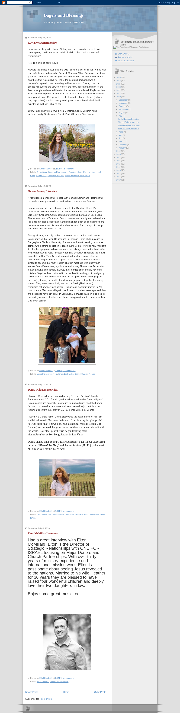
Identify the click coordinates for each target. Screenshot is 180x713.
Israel (60, 374)
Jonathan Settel (75, 172)
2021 (118, 93)
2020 (118, 96)
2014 (118, 167)
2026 (118, 77)
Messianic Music (72, 176)
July (121, 116)
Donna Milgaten (58, 514)
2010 (118, 180)
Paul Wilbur (85, 176)
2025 (118, 80)
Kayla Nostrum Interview (42, 42)
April (121, 138)
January (122, 148)
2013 (118, 170)
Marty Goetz (41, 176)
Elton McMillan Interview (42, 533)
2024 (118, 84)
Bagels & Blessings (126, 60)
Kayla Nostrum (89, 172)
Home (66, 692)
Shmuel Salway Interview (42, 191)
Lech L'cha (68, 374)
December (123, 100)
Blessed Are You (44, 514)
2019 (118, 151)
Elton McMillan (43, 681)
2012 (118, 173)
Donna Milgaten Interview (43, 389)
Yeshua (91, 374)
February (123, 145)
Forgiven (70, 514)
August (122, 112)
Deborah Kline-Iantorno (58, 172)
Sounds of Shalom (125, 57)
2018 (118, 154)
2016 (118, 161)
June (121, 132)
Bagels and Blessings (64, 15)
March (122, 141)
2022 (118, 90)
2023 (118, 87)
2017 (118, 157)
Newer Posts (31, 692)
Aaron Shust (42, 172)
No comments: (69, 169)
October (122, 106)
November (123, 103)
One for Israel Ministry (59, 681)
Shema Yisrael (124, 54)
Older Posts (100, 692)
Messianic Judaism (56, 176)
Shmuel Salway (81, 374)
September (123, 109)
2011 (118, 177)
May (121, 135)
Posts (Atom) (46, 699)
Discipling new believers (47, 374)
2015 (118, 164)
